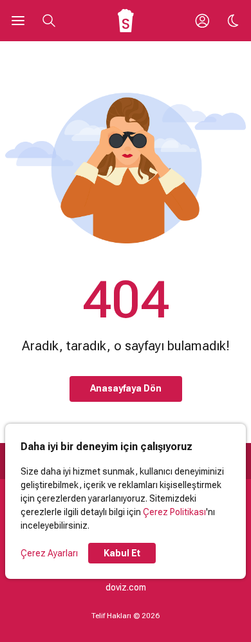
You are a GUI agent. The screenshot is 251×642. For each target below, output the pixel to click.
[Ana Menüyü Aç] (18, 20)
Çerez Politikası (174, 512)
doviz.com (126, 587)
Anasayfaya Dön (126, 388)
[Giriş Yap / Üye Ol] (202, 20)
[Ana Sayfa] (126, 20)
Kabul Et (122, 553)
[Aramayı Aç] (49, 20)
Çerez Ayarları (49, 553)
